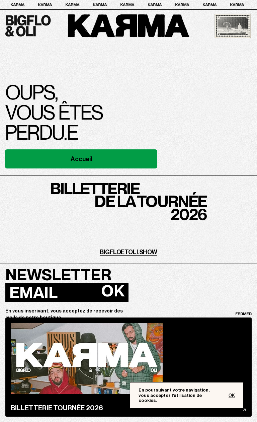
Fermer (243, 313)
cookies (147, 400)
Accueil (81, 158)
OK (112, 291)
